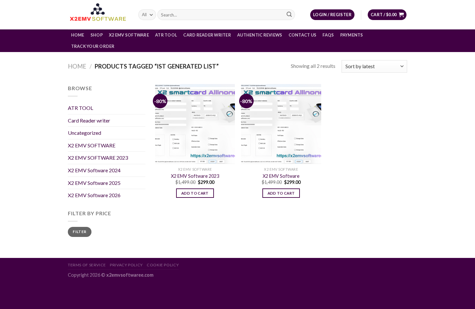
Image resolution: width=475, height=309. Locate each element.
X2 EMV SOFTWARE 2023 (98, 157)
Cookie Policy (163, 264)
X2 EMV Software (129, 34)
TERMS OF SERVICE (87, 264)
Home (77, 34)
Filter (79, 231)
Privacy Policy (126, 264)
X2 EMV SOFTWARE (91, 145)
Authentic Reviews (259, 34)
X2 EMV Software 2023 (195, 176)
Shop (96, 34)
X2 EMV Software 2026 (94, 195)
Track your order (93, 46)
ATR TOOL (166, 34)
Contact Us (303, 34)
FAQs (328, 34)
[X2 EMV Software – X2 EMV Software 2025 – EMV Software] (98, 14)
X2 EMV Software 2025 (94, 183)
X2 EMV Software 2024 (94, 170)
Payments (351, 34)
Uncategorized (84, 133)
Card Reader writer (207, 34)
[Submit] (289, 14)
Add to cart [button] (195, 193)
